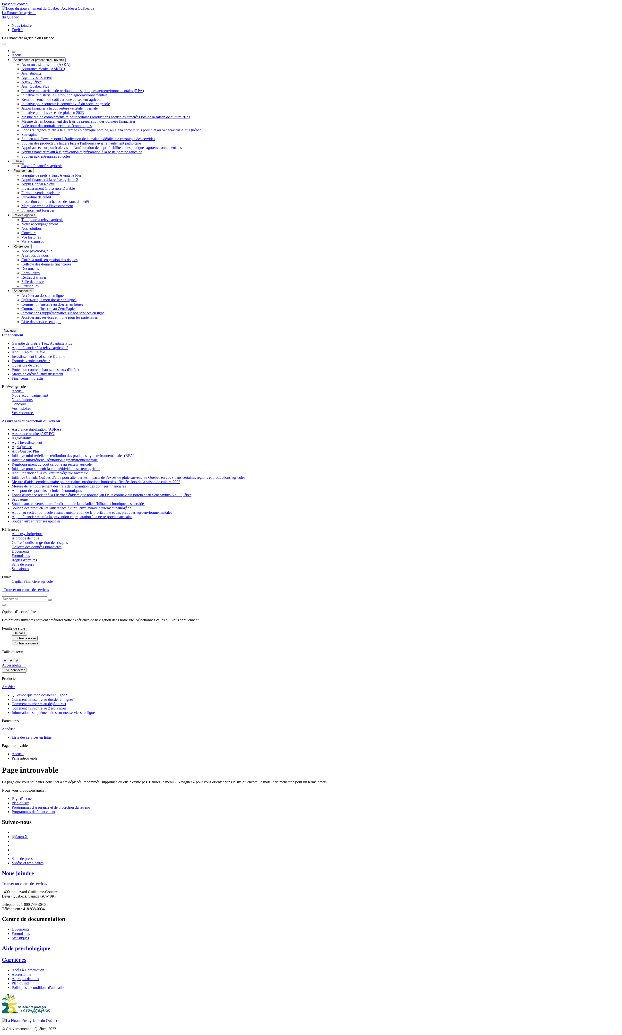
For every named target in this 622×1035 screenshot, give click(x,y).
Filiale (18, 161)
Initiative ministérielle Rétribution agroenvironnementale (64, 95)
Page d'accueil (23, 798)
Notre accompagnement (39, 224)
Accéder (8, 687)
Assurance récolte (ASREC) (43, 69)
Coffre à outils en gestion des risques (49, 260)
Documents (30, 268)
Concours (28, 233)
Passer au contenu (15, 4)
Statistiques (30, 286)
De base (19, 633)
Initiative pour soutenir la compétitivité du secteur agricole (65, 104)
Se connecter (23, 291)
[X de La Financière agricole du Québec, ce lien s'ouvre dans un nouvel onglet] (20, 837)
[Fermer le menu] (14, 52)
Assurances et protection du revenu (39, 60)
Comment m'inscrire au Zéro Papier (48, 309)
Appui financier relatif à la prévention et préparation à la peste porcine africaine (81, 152)
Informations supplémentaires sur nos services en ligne (62, 313)
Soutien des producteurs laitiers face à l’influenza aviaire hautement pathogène (81, 143)
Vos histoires (31, 237)
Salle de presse (32, 282)
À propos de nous (35, 255)
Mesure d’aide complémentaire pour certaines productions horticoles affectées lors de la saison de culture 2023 (105, 117)
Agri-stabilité (31, 73)
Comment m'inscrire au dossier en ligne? (52, 304)
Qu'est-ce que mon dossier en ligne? (49, 300)
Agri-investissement (36, 78)
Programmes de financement (33, 812)
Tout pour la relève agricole (42, 220)
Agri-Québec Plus (35, 86)
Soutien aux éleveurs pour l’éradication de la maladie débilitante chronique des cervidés (88, 139)
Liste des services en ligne (41, 322)
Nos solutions (31, 228)
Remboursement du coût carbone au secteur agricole (61, 99)
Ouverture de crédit (36, 197)
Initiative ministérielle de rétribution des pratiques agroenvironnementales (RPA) (82, 91)
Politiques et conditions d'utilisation (39, 987)
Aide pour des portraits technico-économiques (56, 126)
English (17, 30)
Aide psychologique (36, 251)
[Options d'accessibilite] (4, 605)
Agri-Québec (31, 82)
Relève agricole (24, 215)
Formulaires (30, 273)
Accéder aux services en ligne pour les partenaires (59, 317)
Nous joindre (22, 25)
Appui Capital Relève (38, 184)
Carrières (14, 960)
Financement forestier (37, 210)
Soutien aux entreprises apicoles (45, 156)
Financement (23, 170)
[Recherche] (50, 600)
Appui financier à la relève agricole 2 (49, 180)
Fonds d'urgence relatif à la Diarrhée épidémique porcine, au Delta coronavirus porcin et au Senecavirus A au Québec (111, 130)
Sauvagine (29, 134)
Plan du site (20, 803)
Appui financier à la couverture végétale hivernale (59, 108)
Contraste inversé (26, 643)
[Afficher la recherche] (4, 595)
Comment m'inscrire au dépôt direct (39, 704)
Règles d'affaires (34, 277)
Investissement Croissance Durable (48, 188)
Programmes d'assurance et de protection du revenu (51, 807)
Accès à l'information (28, 970)
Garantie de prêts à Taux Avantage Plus (51, 175)
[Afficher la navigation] (4, 43)
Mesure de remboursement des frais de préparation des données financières (78, 121)
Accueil (18, 55)
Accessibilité (11, 665)
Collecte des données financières (46, 264)
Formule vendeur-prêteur (40, 193)
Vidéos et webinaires (27, 863)
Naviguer (10, 330)
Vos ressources (32, 242)
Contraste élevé (25, 638)
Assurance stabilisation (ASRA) (45, 64)
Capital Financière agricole (41, 166)
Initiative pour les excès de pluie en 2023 (52, 113)
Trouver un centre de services (25, 590)
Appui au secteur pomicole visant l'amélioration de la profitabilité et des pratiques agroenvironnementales (101, 147)
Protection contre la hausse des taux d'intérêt (55, 201)
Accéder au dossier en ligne (42, 295)
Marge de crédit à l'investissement (47, 206)
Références (22, 246)
